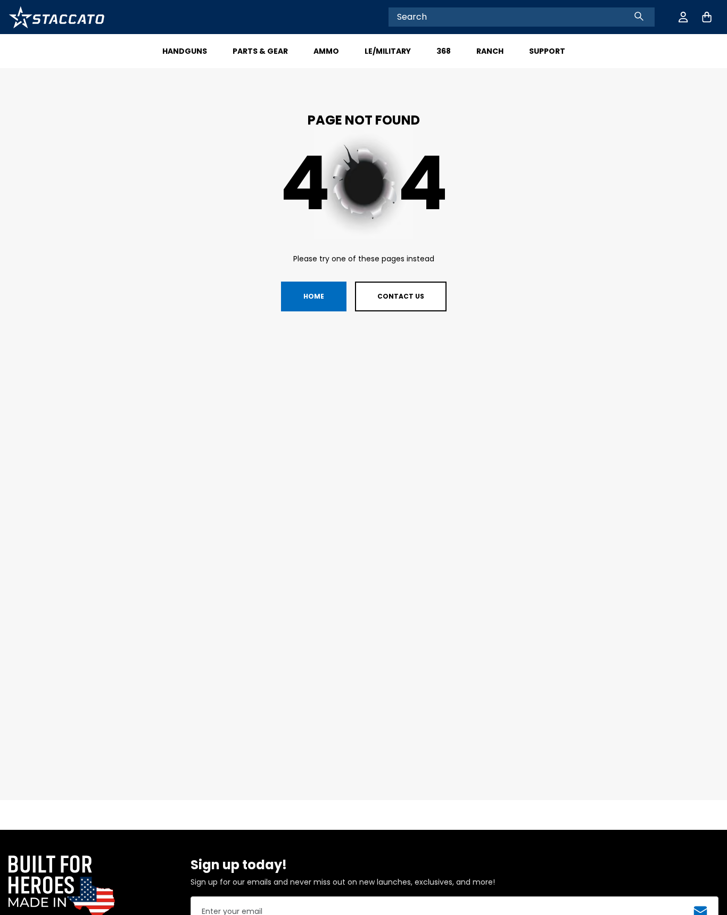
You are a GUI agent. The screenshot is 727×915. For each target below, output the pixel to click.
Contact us (400, 296)
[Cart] (706, 17)
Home (313, 296)
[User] (683, 17)
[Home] (56, 17)
